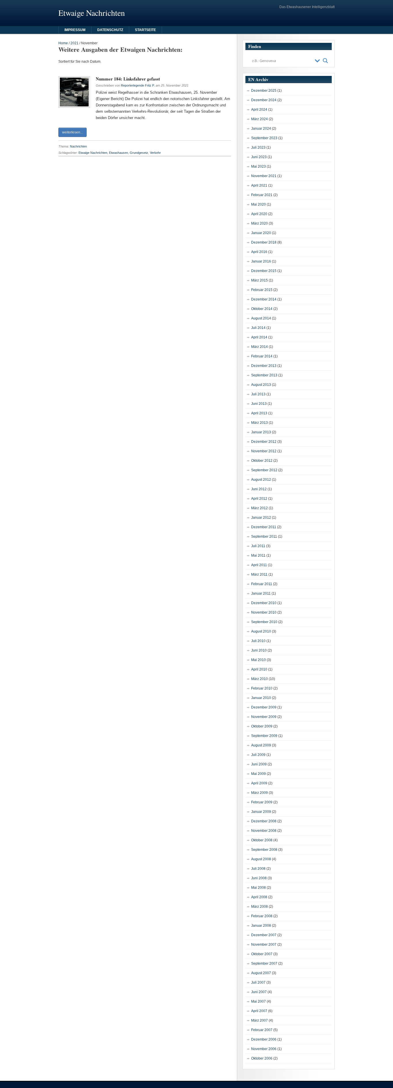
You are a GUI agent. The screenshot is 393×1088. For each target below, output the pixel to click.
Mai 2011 (258, 555)
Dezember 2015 (263, 271)
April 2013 (259, 413)
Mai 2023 (258, 166)
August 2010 (261, 631)
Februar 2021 (261, 195)
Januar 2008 (261, 926)
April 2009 (259, 783)
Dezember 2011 (263, 527)
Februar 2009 (261, 802)
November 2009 (263, 717)
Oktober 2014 (261, 309)
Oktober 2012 (261, 461)
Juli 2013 (258, 394)
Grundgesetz (139, 152)
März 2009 (259, 793)
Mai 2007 (258, 1001)
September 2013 (264, 375)
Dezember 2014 (263, 299)
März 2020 (259, 223)
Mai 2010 (258, 660)
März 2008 (259, 907)
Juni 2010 (259, 650)
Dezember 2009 (263, 707)
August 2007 (261, 973)
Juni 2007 (259, 992)
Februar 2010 (261, 688)
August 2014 (261, 318)
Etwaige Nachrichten (93, 152)
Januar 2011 (261, 593)
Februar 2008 (261, 916)
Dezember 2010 (263, 603)
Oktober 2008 (261, 840)
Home (63, 43)
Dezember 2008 (263, 821)
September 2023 (264, 138)
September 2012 (264, 470)
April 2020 (259, 214)
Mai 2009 (258, 774)
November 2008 (263, 831)
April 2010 (259, 669)
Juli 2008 (258, 869)
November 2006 (263, 1049)
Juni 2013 (259, 404)
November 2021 (263, 176)
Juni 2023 (259, 157)
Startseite (145, 30)
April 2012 (259, 499)
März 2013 (259, 423)
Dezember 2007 (263, 935)
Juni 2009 (259, 764)
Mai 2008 (258, 888)
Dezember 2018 (263, 242)
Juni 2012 (259, 489)
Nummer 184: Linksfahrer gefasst (128, 79)
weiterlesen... (72, 132)
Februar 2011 (261, 584)
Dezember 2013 (263, 366)
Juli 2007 (258, 982)
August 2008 (261, 859)
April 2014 (259, 337)
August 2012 (261, 480)
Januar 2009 (261, 812)
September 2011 (264, 537)
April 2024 (259, 110)
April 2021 (259, 185)
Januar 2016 (261, 261)
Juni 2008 (259, 878)
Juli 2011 (258, 546)
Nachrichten (78, 146)
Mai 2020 (258, 204)
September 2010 (264, 622)
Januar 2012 (261, 518)
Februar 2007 (261, 1030)
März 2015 (259, 280)
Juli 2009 (258, 755)
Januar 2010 (261, 698)
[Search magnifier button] (325, 61)
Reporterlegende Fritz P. (138, 85)
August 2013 (261, 385)
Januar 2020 (261, 233)
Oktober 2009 (261, 726)
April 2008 (259, 897)
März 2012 (259, 508)
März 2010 (259, 679)
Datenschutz (110, 30)
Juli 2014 (258, 328)
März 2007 (259, 1020)
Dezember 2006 (263, 1039)
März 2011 (259, 574)
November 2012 (263, 451)
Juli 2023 (258, 147)
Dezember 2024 (263, 100)
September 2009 (264, 736)
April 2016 (259, 252)
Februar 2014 (261, 356)
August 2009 (261, 745)
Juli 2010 (258, 641)
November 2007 (263, 945)
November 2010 (263, 612)
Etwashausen (118, 152)
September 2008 (264, 850)
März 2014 (259, 347)
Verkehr (155, 152)
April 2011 (259, 565)
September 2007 (264, 963)
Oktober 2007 (261, 954)
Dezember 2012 (263, 442)
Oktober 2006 (261, 1058)
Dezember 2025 (263, 91)
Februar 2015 (261, 290)
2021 (74, 43)
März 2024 (259, 119)
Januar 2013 (261, 432)
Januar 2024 (261, 129)
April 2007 (259, 1011)
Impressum (74, 30)
